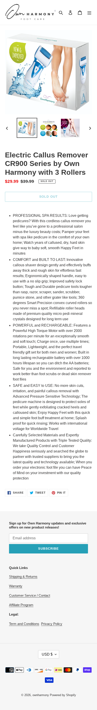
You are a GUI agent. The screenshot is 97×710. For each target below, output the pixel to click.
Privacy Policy (51, 624)
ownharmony (40, 695)
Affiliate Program (21, 605)
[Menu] (89, 12)
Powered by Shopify (63, 695)
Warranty (15, 586)
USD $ (47, 654)
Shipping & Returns (23, 576)
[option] (27, 128)
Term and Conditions (24, 624)
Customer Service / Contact (29, 595)
